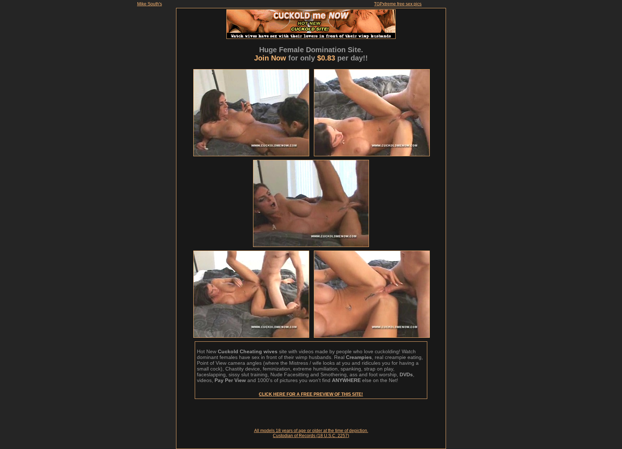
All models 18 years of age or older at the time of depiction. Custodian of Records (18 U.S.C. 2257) (311, 433)
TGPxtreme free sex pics (398, 3)
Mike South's (149, 3)
